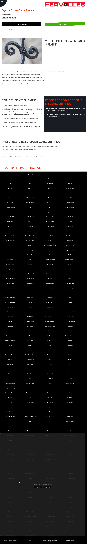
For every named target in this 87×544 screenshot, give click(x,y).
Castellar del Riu (50, 216)
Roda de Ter (50, 183)
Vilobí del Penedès (30, 240)
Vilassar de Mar (50, 307)
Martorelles (30, 254)
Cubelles (30, 188)
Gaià (70, 392)
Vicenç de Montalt (30, 288)
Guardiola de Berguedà (70, 421)
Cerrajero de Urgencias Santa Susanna (50, 541)
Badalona (70, 297)
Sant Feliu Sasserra (70, 335)
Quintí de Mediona (50, 331)
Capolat (10, 226)
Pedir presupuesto (21, 24)
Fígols (50, 383)
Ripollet (70, 183)
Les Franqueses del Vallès (30, 231)
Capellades (30, 226)
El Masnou (30, 245)
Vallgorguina (50, 264)
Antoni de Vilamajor (30, 273)
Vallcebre (50, 188)
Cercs (50, 350)
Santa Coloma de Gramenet (10, 254)
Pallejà (30, 411)
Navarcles (70, 178)
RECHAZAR (38, 487)
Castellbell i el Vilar (10, 216)
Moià (50, 411)
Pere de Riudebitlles (10, 340)
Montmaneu (50, 397)
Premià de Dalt (10, 364)
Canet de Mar (30, 316)
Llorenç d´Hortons (70, 430)
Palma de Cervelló (10, 411)
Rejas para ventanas (5, 29)
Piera (50, 254)
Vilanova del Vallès (70, 283)
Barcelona (10, 174)
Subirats (50, 193)
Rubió (30, 178)
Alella (30, 269)
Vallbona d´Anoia (70, 188)
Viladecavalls (30, 297)
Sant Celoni (50, 373)
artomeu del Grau (30, 292)
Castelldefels (70, 345)
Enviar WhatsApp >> (64, 24)
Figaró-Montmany (70, 383)
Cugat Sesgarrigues (10, 288)
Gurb (50, 421)
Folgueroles (30, 430)
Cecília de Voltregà (30, 202)
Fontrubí (10, 397)
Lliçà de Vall (50, 240)
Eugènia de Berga (70, 250)
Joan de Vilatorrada (70, 207)
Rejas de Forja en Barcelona (13, 29)
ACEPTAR (47, 487)
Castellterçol (50, 354)
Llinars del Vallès (50, 226)
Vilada (30, 207)
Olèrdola (30, 345)
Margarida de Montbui (30, 402)
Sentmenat (50, 392)
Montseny (30, 307)
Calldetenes (70, 174)
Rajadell (70, 359)
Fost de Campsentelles (50, 326)
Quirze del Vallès (10, 331)
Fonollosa (10, 430)
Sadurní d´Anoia (10, 202)
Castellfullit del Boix (10, 416)
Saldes (69, 193)
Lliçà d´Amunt (70, 240)
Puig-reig (10, 421)
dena (50, 345)
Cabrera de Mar (70, 292)
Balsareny (30, 264)
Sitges (50, 364)
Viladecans (50, 297)
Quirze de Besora (30, 331)
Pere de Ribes (30, 340)
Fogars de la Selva (30, 383)
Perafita (70, 254)
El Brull (50, 388)
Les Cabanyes (50, 231)
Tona (70, 307)
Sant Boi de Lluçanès (70, 288)
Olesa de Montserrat (50, 259)
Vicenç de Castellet (50, 316)
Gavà (30, 259)
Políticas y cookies (70, 540)
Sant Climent (30, 373)
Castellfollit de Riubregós (30, 416)
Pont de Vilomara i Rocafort (10, 540)
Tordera (70, 373)
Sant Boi (10, 292)
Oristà (30, 369)
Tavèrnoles (50, 378)
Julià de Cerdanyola (10, 312)
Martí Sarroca (50, 402)
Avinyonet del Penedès (10, 302)
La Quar (10, 373)
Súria (30, 193)
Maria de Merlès (70, 235)
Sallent (50, 278)
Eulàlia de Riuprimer (50, 250)
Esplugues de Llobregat (10, 388)
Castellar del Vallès (30, 216)
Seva (70, 364)
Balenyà (10, 250)
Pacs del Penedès (30, 359)
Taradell (70, 378)
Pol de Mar (70, 331)
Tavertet (30, 378)
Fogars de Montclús (10, 383)
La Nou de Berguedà (70, 321)
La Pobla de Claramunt (50, 321)
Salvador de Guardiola (70, 316)
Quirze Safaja (70, 326)
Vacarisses (10, 193)
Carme (10, 345)
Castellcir (10, 350)
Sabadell (50, 197)
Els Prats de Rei (50, 221)
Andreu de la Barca (70, 273)
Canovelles (10, 316)
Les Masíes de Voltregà (70, 226)
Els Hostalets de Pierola (50, 245)
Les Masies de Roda (10, 231)
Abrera (10, 378)
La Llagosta (10, 326)
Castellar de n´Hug (70, 216)
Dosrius (10, 188)
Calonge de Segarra (30, 174)
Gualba (10, 426)
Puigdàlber (50, 407)
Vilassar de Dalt (30, 283)
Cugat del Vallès (70, 197)
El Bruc (10, 245)
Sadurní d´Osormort (10, 207)
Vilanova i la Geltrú (50, 283)
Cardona (30, 350)
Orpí (10, 369)
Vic (50, 207)
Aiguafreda (50, 269)
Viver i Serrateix (10, 240)
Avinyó (30, 302)
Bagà (70, 269)
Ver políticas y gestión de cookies (43, 484)
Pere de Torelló (30, 321)
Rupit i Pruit (50, 212)
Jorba (30, 397)
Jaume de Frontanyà (10, 212)
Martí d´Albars (50, 340)
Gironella (30, 388)
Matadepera (10, 221)
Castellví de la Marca (30, 354)
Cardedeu (70, 221)
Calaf (70, 212)
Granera (50, 426)
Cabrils (10, 273)
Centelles (70, 350)
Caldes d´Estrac (50, 302)
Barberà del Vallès (10, 264)
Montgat (10, 402)
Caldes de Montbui (50, 335)
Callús (50, 174)
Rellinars (50, 359)
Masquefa (30, 221)
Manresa (50, 178)
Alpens (10, 269)
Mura (10, 183)
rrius (30, 421)
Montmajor (69, 397)
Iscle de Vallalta (30, 212)
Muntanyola (10, 307)
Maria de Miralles (50, 235)
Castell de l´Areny (70, 416)
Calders (70, 302)
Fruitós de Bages (30, 326)
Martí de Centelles (10, 407)
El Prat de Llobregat (70, 245)
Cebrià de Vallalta (50, 288)
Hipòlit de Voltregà (30, 335)
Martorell (70, 264)
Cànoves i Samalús (70, 312)
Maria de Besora (30, 392)
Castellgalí (70, 411)
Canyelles (50, 312)
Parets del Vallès (10, 259)
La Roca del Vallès (70, 231)
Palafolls (10, 359)
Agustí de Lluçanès (10, 278)
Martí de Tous (70, 402)
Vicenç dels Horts (50, 202)
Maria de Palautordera (30, 235)
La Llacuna (69, 388)
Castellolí (30, 407)
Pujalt (30, 540)
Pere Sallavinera (10, 335)
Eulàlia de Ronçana (30, 250)
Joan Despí (30, 312)
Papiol (69, 407)
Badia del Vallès (10, 283)
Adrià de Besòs (30, 278)
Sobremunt (30, 364)
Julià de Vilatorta (70, 369)
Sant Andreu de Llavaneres (50, 273)
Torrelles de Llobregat (10, 392)
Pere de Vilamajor (10, 321)
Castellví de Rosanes (10, 354)
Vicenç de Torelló (70, 202)
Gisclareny (70, 426)
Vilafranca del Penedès (10, 297)
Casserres (70, 340)
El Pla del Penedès (30, 197)
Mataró (70, 278)
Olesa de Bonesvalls (70, 259)
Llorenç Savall (50, 430)
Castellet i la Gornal (50, 416)
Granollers (30, 426)
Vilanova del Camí (50, 292)
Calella (10, 178)
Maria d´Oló (50, 369)
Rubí (30, 183)
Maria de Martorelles (10, 235)
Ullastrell (70, 354)
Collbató (10, 197)
